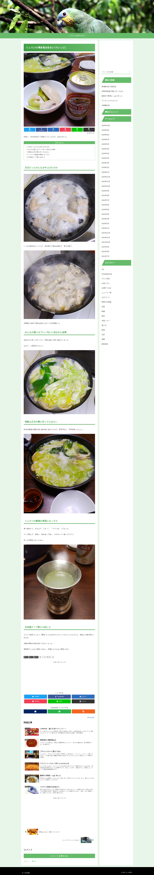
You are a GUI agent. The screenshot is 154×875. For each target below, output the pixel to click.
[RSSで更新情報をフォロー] (83, 711)
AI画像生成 (106, 105)
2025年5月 (105, 144)
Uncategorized (107, 274)
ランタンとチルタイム (110, 101)
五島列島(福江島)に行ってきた (113, 91)
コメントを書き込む (59, 856)
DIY (103, 269)
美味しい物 (51, 657)
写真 (103, 306)
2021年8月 (105, 251)
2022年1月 (105, 228)
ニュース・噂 (106, 292)
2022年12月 (106, 177)
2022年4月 (105, 214)
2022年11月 (106, 181)
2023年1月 (105, 172)
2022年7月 (105, 200)
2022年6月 (105, 205)
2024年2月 (105, 158)
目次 (56, 143)
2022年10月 (106, 186)
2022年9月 (105, 191)
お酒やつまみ (106, 288)
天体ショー (106, 321)
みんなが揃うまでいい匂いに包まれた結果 (41, 149)
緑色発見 (105, 344)
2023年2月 (105, 167)
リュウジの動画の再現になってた (39, 154)
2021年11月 (106, 237)
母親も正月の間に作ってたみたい (39, 152)
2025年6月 (105, 139)
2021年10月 (106, 242)
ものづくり (106, 297)
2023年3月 (105, 163)
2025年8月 (105, 135)
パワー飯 (43, 657)
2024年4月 (105, 149)
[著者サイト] (35, 711)
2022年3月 (105, 219)
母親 (37, 657)
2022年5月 (105, 209)
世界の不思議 (106, 302)
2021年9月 (105, 247)
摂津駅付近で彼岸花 (109, 87)
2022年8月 (105, 195)
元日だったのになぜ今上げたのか (39, 147)
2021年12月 (106, 233)
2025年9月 (105, 130)
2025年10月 (106, 125)
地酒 (103, 311)
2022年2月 (105, 223)
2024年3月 (105, 153)
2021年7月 (105, 256)
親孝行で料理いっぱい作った (112, 96)
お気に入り (106, 283)
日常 (32, 657)
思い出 (104, 325)
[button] (129, 72)
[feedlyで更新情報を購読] (59, 711)
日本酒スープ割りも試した (36, 157)
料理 (27, 657)
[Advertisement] (59, 676)
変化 (103, 316)
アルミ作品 (106, 278)
